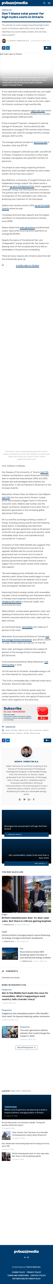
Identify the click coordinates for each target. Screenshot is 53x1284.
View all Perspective (25, 1048)
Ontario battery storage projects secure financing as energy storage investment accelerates (26, 936)
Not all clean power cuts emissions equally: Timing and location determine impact (23, 1124)
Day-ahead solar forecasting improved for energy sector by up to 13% (25, 1145)
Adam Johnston (12, 730)
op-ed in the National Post (22, 186)
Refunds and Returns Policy (26, 1279)
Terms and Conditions (18, 1275)
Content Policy (38, 1275)
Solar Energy (35, 733)
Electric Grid (24, 730)
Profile (27, 733)
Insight (4, 915)
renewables (27, 627)
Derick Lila (9, 925)
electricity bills (40, 142)
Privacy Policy (34, 1272)
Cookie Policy (18, 1272)
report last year (38, 110)
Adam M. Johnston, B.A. (19, 41)
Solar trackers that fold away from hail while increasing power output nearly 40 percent (30, 1133)
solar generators (27, 227)
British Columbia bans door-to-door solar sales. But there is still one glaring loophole (26, 919)
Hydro (46, 730)
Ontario (20, 733)
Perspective (7, 10)
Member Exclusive (9, 733)
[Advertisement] (20, 1068)
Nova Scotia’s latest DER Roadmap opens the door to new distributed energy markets (35, 955)
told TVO (44, 472)
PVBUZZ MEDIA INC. (33, 1267)
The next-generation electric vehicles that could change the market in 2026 (35, 1033)
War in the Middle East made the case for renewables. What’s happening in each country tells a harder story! (25, 996)
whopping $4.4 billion (11, 602)
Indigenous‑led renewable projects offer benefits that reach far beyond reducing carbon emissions (26, 1015)
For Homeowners (36, 730)
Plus (21, 949)
